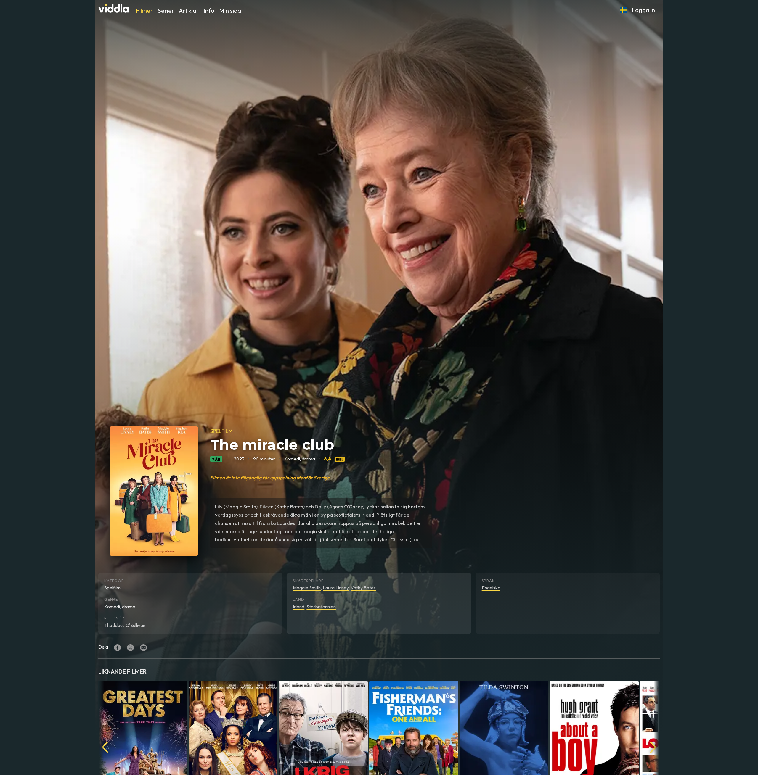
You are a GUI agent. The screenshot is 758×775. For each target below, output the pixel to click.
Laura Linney (336, 588)
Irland (298, 607)
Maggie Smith (307, 588)
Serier (166, 10)
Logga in (643, 10)
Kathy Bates (363, 588)
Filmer (144, 10)
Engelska (491, 588)
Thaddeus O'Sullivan (124, 625)
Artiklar (189, 10)
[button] (623, 10)
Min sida (230, 10)
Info (208, 10)
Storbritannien (321, 607)
